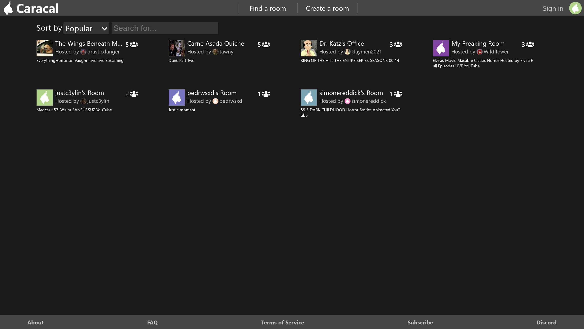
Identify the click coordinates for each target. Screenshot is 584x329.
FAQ (152, 322)
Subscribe (420, 322)
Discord (547, 322)
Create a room (327, 8)
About (35, 322)
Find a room (268, 8)
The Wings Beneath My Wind (96, 43)
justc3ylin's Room (79, 92)
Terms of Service (282, 322)
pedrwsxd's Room (212, 92)
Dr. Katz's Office (341, 43)
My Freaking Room (478, 43)
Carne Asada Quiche (215, 43)
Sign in (553, 8)
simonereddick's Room (351, 92)
